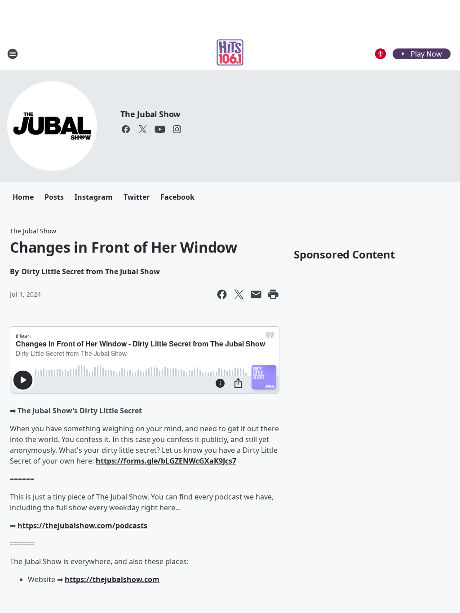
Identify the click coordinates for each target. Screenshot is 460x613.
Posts (54, 197)
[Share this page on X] (239, 294)
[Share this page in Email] (256, 294)
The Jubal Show (150, 114)
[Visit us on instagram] (177, 129)
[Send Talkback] (380, 53)
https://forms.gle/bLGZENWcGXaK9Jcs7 (166, 461)
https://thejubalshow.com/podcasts (82, 525)
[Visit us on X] (142, 129)
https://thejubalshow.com (112, 579)
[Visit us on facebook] (125, 129)
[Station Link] (230, 53)
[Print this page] (273, 294)
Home (23, 197)
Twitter (137, 197)
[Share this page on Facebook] (222, 294)
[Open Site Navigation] (12, 53)
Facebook (177, 197)
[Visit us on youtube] (160, 129)
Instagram (94, 197)
